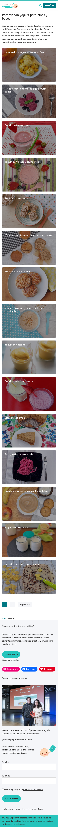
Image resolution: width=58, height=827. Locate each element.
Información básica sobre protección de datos (23, 809)
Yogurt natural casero (17, 527)
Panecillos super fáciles (17, 271)
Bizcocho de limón (15, 417)
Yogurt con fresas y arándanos (22, 161)
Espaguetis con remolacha (19, 454)
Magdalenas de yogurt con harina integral (28, 234)
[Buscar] (40, 5)
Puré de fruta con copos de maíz (23, 564)
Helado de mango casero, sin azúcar (25, 52)
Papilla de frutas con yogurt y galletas (26, 490)
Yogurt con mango (15, 344)
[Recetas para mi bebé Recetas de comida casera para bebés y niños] (10, 5)
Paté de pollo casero (16, 198)
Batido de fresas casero (18, 125)
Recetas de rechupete (15, 824)
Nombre (5, 762)
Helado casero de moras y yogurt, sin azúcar (25, 90)
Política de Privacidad (33, 789)
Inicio (4, 618)
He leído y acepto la (23, 789)
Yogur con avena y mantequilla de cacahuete (24, 310)
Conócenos (11, 654)
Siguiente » (25, 604)
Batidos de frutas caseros (19, 381)
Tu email (6, 775)
